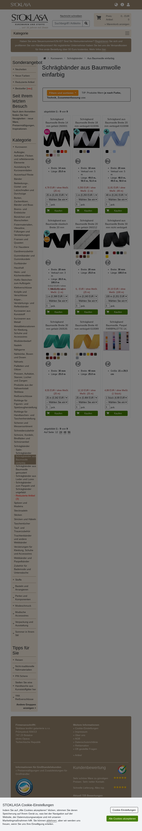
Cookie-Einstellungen (124, 810)
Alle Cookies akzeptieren (122, 818)
